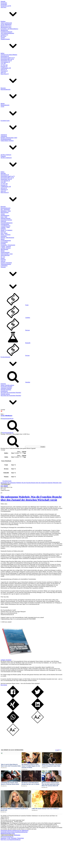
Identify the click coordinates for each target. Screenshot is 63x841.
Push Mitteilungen (5, 484)
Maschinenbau (4, 249)
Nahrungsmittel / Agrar (7, 253)
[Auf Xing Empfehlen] (13, 710)
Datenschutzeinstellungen (7, 835)
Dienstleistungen (5, 215)
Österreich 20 (4, 71)
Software (3, 261)
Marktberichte (4, 30)
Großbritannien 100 (6, 68)
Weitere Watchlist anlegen (7, 385)
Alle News (3, 7)
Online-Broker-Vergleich (7, 140)
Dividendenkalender (6, 139)
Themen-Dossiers (5, 39)
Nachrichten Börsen (6, 832)
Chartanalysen (4, 34)
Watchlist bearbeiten (6, 389)
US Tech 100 (4, 65)
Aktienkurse (4, 134)
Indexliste (3, 173)
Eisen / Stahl (4, 217)
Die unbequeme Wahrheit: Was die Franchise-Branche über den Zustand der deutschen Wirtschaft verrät (31, 498)
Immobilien (4, 236)
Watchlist (27, 382)
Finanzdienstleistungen (6, 222)
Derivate (27, 330)
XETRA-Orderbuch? (6, 157)
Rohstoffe (3, 259)
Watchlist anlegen (5, 394)
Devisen (27, 355)
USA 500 (3, 63)
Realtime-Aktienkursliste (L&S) (9, 137)
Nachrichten (4, 3)
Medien (3, 103)
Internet (3, 239)
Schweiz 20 (4, 69)
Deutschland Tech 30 (6, 60)
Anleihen (27, 317)
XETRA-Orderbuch (6, 154)
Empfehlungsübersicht (6, 31)
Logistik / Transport (6, 246)
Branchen (3, 88)
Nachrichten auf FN (6, 5)
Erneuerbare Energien (6, 220)
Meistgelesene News (6, 27)
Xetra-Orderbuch (13, 830)
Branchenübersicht (5, 89)
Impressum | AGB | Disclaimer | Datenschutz (12, 838)
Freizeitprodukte (5, 224)
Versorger (3, 267)
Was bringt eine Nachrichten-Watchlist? (11, 392)
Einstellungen (4, 391)
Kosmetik (3, 243)
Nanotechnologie (5, 252)
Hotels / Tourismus (5, 234)
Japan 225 (3, 72)
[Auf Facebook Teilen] (13, 697)
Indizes (2, 53)
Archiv (2, 106)
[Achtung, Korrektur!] (16, 658)
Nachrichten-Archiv (10, 833)
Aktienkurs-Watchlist (6, 388)
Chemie (3, 214)
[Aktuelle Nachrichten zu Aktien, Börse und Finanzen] (7, 418)
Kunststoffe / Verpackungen (8, 245)
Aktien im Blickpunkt (6, 23)
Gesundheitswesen (5, 225)
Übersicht (3, 156)
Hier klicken (4, 685)
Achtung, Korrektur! (6, 659)
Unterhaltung (4, 265)
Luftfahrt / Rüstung (6, 248)
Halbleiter (3, 228)
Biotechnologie (5, 212)
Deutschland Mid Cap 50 (7, 59)
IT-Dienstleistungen (6, 240)
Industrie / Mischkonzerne (7, 237)
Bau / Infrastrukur (5, 209)
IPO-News (3, 36)
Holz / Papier (4, 233)
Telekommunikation (6, 264)
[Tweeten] (37, 697)
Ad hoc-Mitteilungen (6, 24)
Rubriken (3, 21)
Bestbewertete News (6, 25)
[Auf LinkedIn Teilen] (37, 710)
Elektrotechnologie (5, 218)
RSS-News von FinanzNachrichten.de (11, 839)
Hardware (3, 231)
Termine (3, 37)
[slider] (3, 491)
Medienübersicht (5, 105)
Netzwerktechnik (5, 255)
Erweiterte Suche (5, 120)
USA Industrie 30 (5, 62)
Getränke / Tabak (5, 227)
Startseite (3, 1)
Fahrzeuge (3, 221)
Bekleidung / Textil (6, 211)
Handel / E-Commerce (6, 230)
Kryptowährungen (5, 357)
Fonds (26, 305)
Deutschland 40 (5, 56)
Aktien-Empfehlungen (17, 832)
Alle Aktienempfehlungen (7, 33)
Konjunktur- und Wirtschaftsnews (9, 28)
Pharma (3, 258)
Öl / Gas (3, 256)
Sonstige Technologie (6, 262)
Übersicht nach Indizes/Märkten (9, 54)
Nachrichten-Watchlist (6, 386)
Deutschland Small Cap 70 (8, 57)
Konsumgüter (4, 242)
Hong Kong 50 (5, 74)
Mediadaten (17, 835)
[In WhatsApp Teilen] (13, 722)
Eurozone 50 (4, 66)
